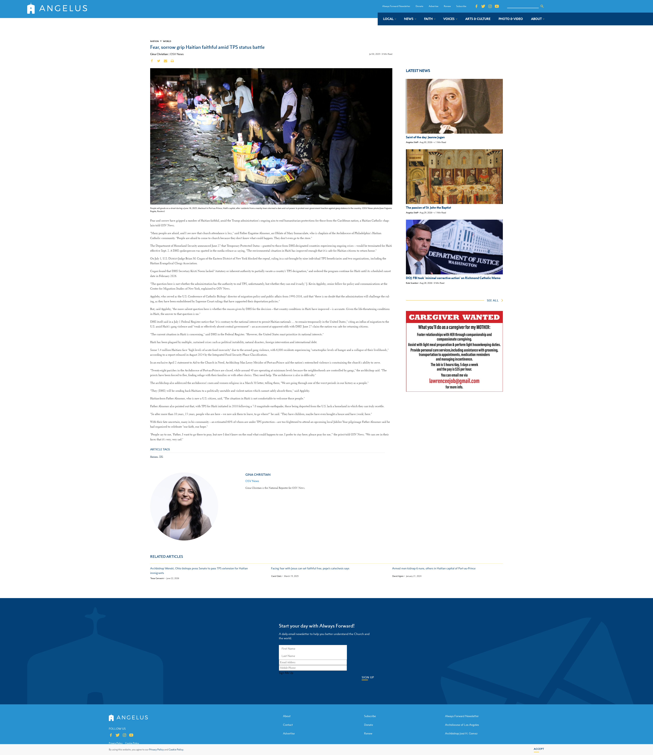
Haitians (154, 456)
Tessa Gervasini (157, 578)
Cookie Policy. (176, 749)
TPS (161, 456)
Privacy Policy (156, 749)
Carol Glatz (276, 576)
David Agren (398, 576)
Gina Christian (159, 54)
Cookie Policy (132, 743)
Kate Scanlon (412, 283)
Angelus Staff (412, 142)
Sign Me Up (286, 672)
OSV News (177, 54)
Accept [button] (539, 748)
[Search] (542, 6)
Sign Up (368, 677)
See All (493, 300)
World (167, 41)
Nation (154, 41)
